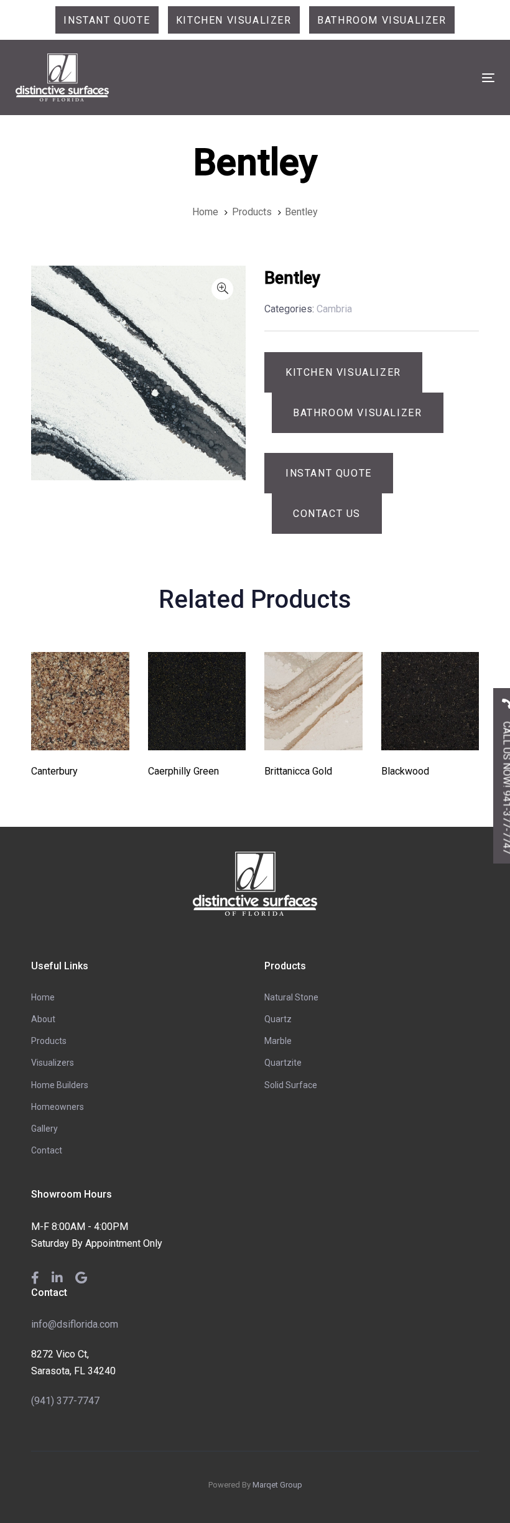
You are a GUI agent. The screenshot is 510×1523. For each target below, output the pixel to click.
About (43, 1019)
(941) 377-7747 (65, 1401)
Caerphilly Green (183, 771)
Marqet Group (277, 1484)
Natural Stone (291, 997)
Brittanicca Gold (298, 771)
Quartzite (283, 1063)
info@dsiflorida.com (74, 1324)
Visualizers (52, 1063)
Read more (80, 732)
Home (43, 997)
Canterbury (54, 771)
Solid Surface (290, 1085)
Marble (278, 1041)
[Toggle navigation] (414, 77)
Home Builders (59, 1085)
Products (49, 1041)
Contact (46, 1150)
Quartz (278, 1019)
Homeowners (57, 1107)
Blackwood (405, 771)
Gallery (44, 1129)
